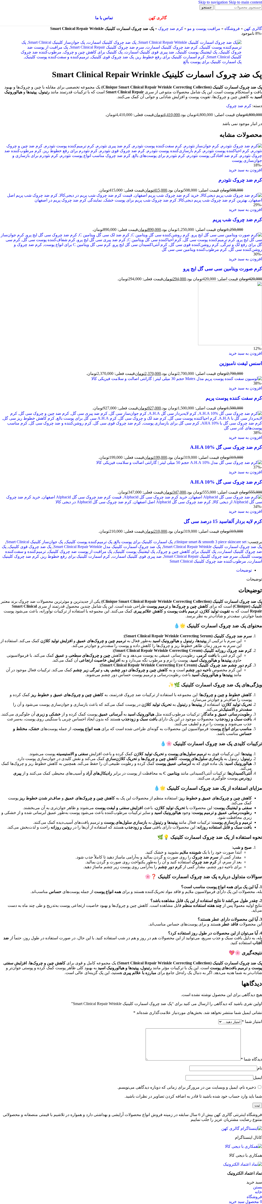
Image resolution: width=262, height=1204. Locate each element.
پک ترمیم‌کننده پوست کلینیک (88, 542)
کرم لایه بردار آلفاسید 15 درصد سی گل (223, 521)
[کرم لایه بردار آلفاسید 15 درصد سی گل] (131, 502)
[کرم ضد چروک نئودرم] (131, 160)
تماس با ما (104, 18)
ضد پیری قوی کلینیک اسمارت (137, 556)
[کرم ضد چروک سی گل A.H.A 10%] (131, 428)
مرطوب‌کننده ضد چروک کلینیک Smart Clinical (208, 561)
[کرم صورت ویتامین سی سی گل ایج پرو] (131, 249)
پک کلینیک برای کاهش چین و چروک (186, 551)
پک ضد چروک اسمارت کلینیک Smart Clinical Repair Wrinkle (212, 546)
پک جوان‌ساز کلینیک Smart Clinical (34, 542)
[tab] (244, 570)
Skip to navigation (213, 2)
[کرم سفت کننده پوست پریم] (176, 378)
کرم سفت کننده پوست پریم (234, 398)
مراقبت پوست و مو (203, 28)
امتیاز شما (252, 1021)
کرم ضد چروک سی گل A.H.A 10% (226, 447)
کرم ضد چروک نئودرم (240, 180)
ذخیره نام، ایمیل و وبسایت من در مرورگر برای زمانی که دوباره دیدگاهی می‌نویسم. (186, 1087)
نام (259, 1068)
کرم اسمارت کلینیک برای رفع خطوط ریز (75, 556)
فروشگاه (232, 28)
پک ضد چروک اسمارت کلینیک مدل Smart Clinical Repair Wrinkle (107, 546)
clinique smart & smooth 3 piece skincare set (210, 542)
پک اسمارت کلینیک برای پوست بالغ (143, 542)
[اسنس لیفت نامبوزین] (230, 344)
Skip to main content (245, 2)
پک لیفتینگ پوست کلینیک (134, 551)
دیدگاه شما (251, 1059)
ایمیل (257, 1077)
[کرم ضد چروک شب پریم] (131, 200)
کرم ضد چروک (170, 28)
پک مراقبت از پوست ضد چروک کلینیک (80, 551)
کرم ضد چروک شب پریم (237, 219)
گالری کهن (253, 28)
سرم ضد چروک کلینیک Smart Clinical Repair (201, 556)
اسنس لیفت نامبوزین (240, 363)
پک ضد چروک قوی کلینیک (29, 546)
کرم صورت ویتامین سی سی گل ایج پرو (222, 268)
